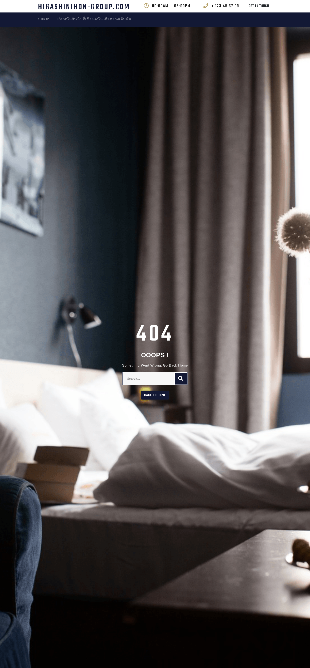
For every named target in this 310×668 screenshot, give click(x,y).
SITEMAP (43, 19)
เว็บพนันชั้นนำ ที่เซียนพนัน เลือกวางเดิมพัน (94, 19)
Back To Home (155, 395)
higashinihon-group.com (84, 7)
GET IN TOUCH (259, 6)
